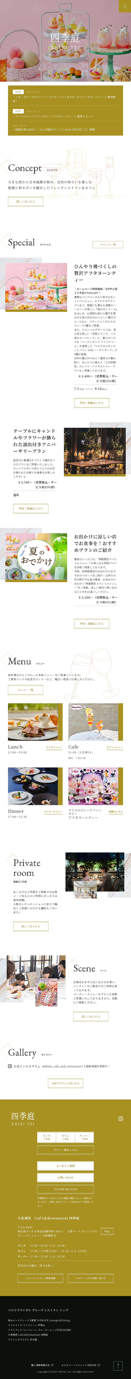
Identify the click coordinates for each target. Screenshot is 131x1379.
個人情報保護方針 (40, 1365)
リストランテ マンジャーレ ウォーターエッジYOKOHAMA (39, 1329)
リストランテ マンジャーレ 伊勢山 (26, 1325)
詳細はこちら (116, 811)
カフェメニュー (115, 747)
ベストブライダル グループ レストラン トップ (38, 1310)
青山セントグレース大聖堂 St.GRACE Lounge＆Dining (39, 1320)
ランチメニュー (54, 747)
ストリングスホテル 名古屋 (22, 1339)
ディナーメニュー (53, 811)
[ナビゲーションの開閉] (125, 6)
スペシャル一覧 (108, 244)
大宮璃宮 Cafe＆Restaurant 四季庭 (28, 1334)
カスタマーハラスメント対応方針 (79, 1365)
